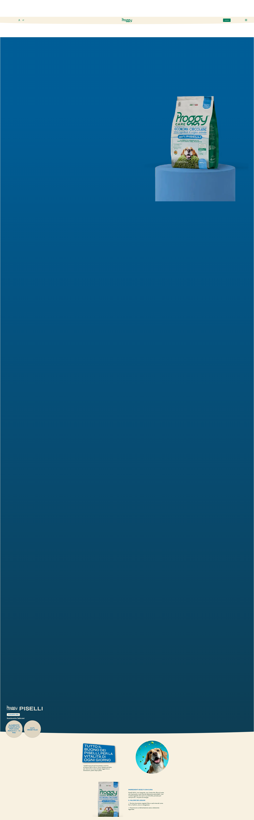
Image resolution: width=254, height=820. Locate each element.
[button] (23, 20)
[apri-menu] (246, 20)
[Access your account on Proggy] (19, 19)
